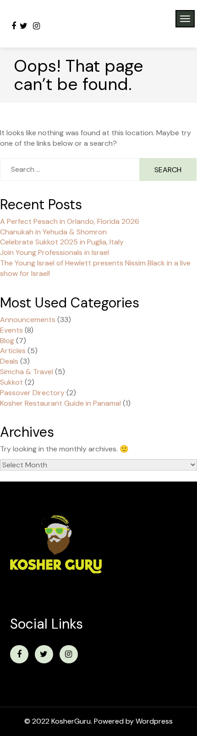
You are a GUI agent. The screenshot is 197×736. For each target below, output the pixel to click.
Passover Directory (32, 392)
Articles (13, 350)
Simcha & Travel (26, 371)
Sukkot (11, 382)
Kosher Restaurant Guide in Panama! (60, 403)
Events (11, 330)
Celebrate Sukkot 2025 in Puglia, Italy (62, 242)
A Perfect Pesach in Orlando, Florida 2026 (69, 221)
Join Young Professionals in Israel (54, 252)
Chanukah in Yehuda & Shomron (53, 232)
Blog (7, 340)
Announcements (27, 319)
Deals (9, 361)
